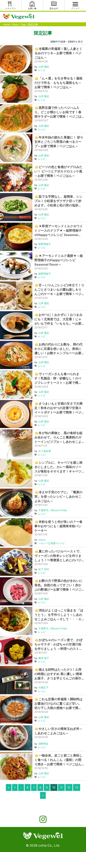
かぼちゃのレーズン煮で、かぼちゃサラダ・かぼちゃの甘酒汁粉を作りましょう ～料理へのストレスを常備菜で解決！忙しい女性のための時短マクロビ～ (58, 648)
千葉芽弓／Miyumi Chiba (52, 510)
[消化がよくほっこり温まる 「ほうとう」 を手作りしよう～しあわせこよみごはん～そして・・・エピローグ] (16, 621)
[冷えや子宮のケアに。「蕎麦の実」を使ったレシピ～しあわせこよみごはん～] (16, 502)
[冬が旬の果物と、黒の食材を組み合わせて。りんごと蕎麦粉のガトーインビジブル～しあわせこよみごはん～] (16, 443)
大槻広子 (43, 687)
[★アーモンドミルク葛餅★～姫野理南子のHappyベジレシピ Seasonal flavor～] (16, 266)
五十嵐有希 (44, 451)
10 (53, 787)
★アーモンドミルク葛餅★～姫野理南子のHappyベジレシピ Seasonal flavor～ (58, 260)
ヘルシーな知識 (47, 543)
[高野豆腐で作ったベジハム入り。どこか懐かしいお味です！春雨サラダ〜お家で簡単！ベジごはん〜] (16, 118)
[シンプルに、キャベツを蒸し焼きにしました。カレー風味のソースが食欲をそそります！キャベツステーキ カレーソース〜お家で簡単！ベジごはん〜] (16, 473)
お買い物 (32, 8)
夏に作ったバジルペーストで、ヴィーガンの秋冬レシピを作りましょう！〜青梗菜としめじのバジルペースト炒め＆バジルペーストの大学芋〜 (58, 560)
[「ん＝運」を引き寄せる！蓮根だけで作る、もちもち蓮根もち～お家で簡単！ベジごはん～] (16, 88)
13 (76, 787)
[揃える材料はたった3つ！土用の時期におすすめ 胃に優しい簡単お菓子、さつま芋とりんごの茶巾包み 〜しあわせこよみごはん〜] (16, 680)
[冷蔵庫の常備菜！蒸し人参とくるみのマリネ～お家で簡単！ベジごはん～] (16, 59)
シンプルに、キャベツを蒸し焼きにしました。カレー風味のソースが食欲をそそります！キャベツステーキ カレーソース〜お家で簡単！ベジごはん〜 (58, 471)
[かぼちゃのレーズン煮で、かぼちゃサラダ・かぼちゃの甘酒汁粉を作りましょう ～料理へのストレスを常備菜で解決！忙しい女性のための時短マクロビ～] (16, 650)
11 (61, 787)
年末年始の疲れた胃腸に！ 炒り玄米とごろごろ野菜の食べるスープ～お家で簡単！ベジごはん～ (58, 141)
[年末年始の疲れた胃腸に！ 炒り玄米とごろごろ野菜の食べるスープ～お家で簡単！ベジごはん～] (16, 148)
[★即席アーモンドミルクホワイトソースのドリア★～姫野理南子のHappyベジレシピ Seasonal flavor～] (16, 236)
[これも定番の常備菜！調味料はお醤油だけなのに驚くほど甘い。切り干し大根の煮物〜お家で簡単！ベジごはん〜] (16, 709)
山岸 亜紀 (43, 66)
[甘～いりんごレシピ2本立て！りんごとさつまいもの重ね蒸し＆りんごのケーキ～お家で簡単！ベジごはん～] (16, 295)
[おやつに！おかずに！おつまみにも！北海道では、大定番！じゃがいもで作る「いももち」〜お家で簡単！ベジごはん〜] (16, 325)
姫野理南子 (44, 244)
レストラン (10, 8)
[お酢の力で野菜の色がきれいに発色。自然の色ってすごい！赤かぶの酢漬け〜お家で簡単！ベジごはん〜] (16, 591)
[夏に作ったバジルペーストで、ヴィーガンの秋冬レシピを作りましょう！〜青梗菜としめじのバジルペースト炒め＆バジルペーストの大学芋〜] (16, 561)
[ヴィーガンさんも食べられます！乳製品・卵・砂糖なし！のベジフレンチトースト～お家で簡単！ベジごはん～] (16, 384)
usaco (42, 539)
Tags (23, 24)
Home (6, 24)
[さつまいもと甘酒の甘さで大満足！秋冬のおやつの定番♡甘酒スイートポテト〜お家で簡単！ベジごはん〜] (16, 414)
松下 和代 (43, 569)
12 (68, 787)
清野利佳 (43, 743)
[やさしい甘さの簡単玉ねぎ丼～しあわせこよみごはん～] (16, 737)
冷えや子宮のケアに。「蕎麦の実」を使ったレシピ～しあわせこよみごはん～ (58, 496)
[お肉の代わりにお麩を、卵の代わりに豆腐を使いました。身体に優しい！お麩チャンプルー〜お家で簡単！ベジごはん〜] (16, 354)
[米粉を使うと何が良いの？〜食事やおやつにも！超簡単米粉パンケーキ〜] (16, 532)
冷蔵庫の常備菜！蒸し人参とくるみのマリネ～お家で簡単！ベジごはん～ (58, 53)
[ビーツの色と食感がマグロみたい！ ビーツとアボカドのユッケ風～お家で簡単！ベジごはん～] (16, 177)
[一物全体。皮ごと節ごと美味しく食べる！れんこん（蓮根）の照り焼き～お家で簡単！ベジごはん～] (16, 766)
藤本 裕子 (43, 658)
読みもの (54, 8)
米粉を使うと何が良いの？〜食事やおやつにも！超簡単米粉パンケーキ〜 (58, 526)
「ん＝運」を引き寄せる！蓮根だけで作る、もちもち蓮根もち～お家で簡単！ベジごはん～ (58, 82)
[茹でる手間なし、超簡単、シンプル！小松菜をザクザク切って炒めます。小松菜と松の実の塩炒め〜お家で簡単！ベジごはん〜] (16, 207)
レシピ (42, 70)
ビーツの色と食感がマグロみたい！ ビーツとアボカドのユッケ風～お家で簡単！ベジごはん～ (58, 171)
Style (15, 24)
